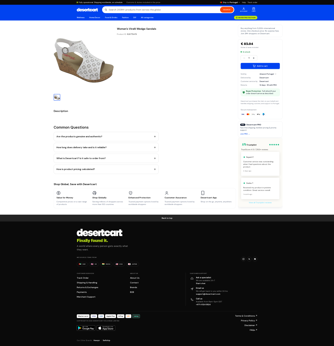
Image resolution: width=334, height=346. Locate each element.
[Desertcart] (87, 9)
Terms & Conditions (246, 315)
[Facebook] (255, 259)
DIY (134, 17)
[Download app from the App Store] (106, 328)
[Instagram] (243, 259)
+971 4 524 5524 (203, 304)
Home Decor (94, 17)
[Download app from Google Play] (86, 328)
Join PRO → (245, 134)
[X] (249, 259)
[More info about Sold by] (275, 74)
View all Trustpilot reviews (260, 202)
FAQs (253, 330)
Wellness (81, 17)
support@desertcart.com (208, 294)
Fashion (125, 17)
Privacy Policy (249, 320)
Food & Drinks (111, 17)
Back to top (167, 218)
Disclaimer (250, 325)
